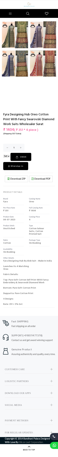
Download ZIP (17, 179)
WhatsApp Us (17, 166)
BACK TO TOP (29, 450)
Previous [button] (3, 65)
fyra (5, 202)
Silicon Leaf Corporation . (31, 442)
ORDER (23, 157)
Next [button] (55, 65)
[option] (29, 49)
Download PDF (42, 179)
